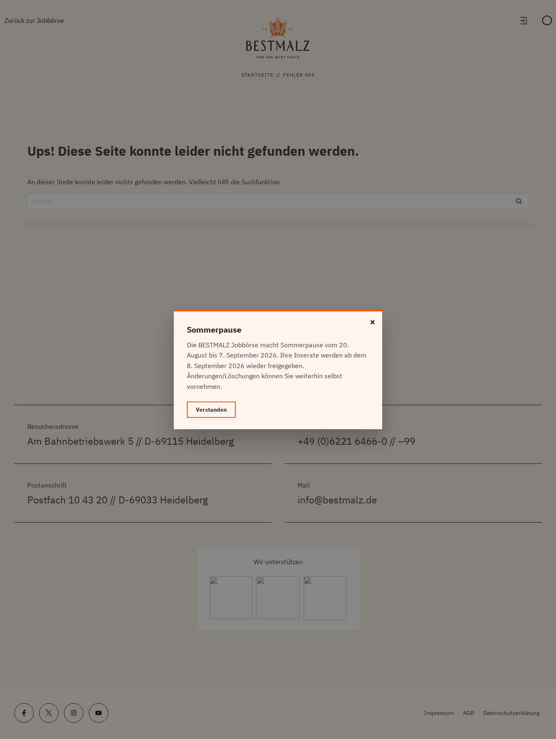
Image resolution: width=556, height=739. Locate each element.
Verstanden (211, 409)
